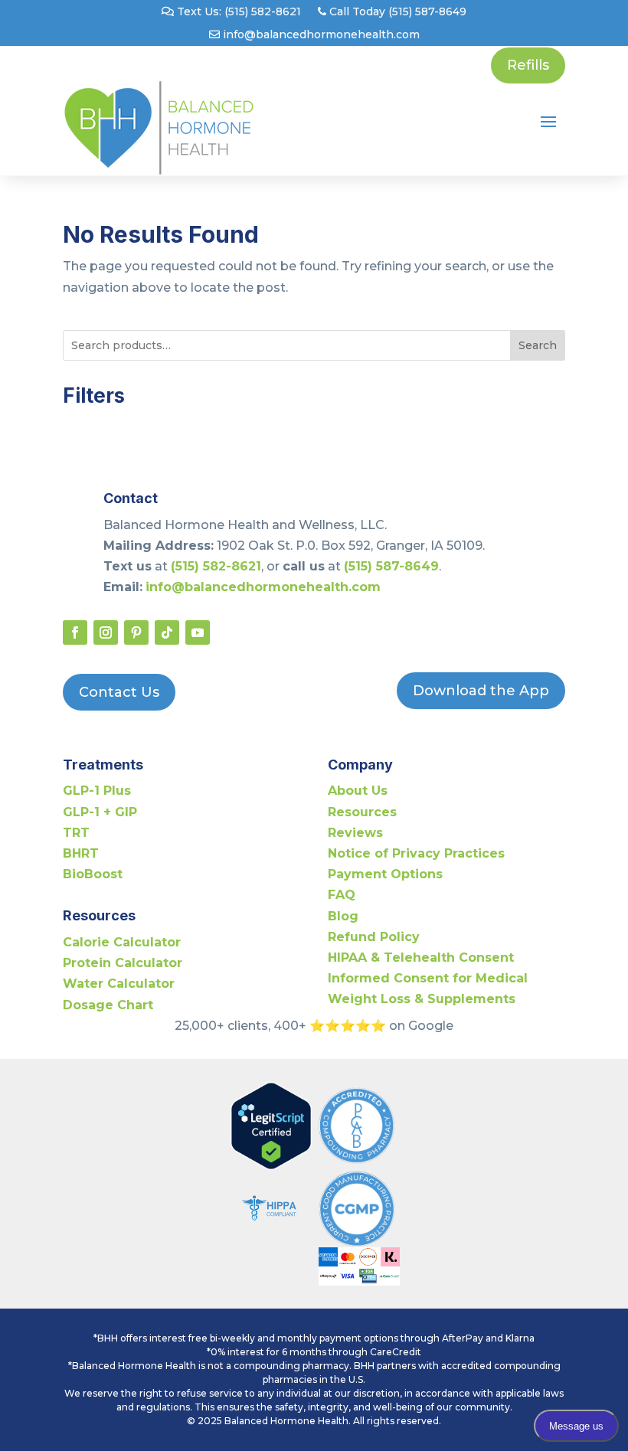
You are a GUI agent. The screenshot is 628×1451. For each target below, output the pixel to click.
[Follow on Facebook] (75, 632)
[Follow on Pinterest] (136, 632)
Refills (528, 65)
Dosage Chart (108, 1005)
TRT (76, 832)
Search (537, 345)
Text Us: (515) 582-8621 (237, 12)
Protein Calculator (122, 963)
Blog (343, 916)
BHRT (81, 853)
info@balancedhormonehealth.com (320, 35)
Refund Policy (374, 937)
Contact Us (119, 692)
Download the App (481, 690)
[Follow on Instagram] (105, 632)
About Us (358, 790)
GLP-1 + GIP (100, 812)
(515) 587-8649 (391, 566)
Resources (362, 812)
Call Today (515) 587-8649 (396, 12)
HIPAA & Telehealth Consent (421, 957)
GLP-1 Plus (97, 790)
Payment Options (385, 874)
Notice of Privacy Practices (416, 853)
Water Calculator (119, 983)
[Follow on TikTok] (167, 632)
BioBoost (93, 874)
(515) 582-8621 (216, 566)
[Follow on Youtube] (197, 632)
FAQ (341, 894)
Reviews (355, 832)
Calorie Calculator (122, 942)
